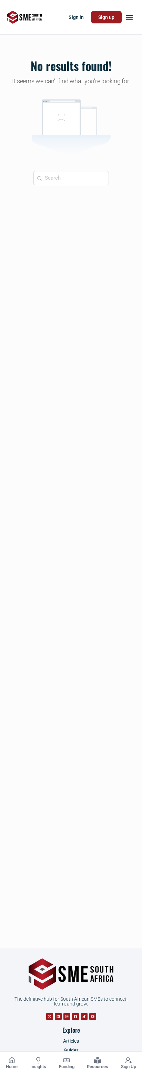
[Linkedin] (58, 1016)
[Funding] (66, 1060)
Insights (38, 1066)
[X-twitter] (49, 1016)
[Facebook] (75, 1016)
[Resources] (97, 1060)
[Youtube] (92, 1016)
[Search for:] (71, 178)
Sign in (76, 17)
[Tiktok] (84, 1016)
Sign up (106, 17)
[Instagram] (66, 1016)
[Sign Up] (128, 1060)
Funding (66, 1066)
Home (12, 1066)
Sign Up (128, 1066)
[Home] (11, 1060)
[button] (129, 17)
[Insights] (38, 1060)
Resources (97, 1066)
